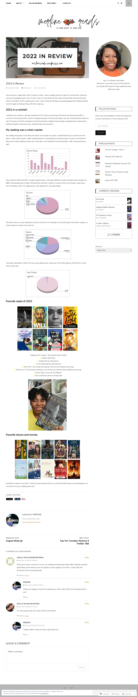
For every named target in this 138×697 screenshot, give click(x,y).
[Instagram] (118, 3)
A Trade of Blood (102, 223)
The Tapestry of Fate (104, 215)
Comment (81, 667)
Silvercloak (100, 199)
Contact (67, 3)
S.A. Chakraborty (102, 218)
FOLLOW (101, 133)
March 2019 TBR (111, 180)
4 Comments (40, 88)
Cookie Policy (44, 693)
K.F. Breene (101, 209)
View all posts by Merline (31, 522)
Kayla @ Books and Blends (28, 604)
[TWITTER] (72, 688)
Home (8, 3)
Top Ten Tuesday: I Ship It (114, 150)
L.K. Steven (101, 201)
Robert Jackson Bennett (104, 226)
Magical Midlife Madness (105, 207)
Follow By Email (107, 109)
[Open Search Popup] (129, 3)
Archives (98, 246)
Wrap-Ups (27, 88)
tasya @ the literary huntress (30, 557)
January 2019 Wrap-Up (113, 157)
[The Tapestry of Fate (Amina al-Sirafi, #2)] (129, 220)
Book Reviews (35, 3)
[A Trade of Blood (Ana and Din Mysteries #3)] (129, 228)
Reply (87, 557)
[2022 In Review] (47, 78)
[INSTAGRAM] (65, 688)
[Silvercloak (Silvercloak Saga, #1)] (129, 203)
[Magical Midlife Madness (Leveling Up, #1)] (129, 212)
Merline (26, 582)
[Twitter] (122, 3)
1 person (26, 575)
